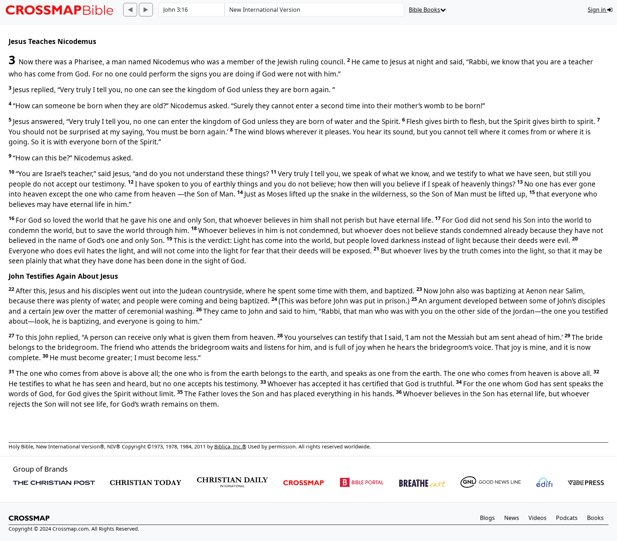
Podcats (567, 518)
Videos (537, 518)
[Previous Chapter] (130, 9)
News (511, 518)
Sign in (597, 10)
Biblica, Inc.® (230, 446)
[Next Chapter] (146, 9)
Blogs (487, 518)
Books (595, 518)
